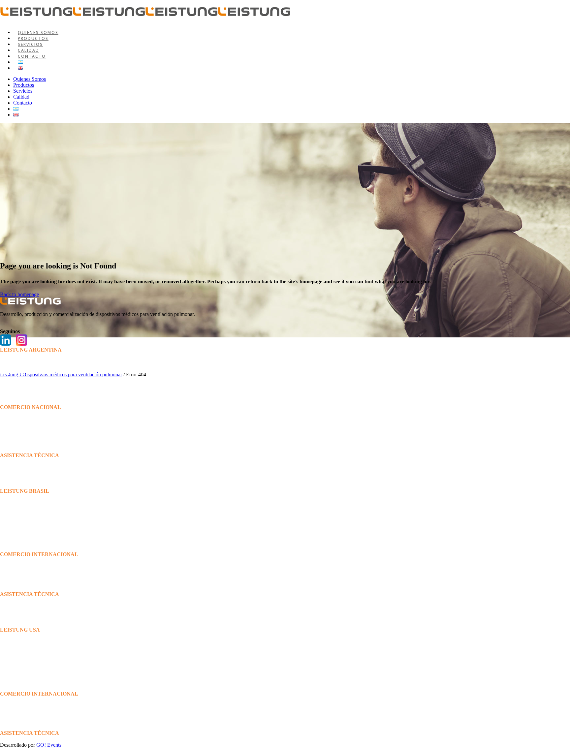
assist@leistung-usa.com (25, 739)
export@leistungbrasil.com (28, 560)
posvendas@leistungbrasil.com (32, 624)
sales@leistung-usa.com (25, 699)
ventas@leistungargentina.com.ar (34, 437)
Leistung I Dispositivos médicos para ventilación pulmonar (61, 374)
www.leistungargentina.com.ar (32, 391)
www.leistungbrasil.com (25, 538)
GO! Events (48, 745)
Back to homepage (19, 294)
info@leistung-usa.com (24, 671)
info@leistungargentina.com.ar (32, 385)
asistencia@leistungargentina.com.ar (28, 485)
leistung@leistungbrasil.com (29, 532)
